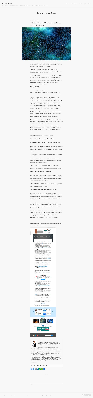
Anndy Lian (7, 3)
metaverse (34, 79)
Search (85, 3)
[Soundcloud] (41, 365)
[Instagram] (34, 365)
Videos (80, 3)
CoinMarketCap (36, 116)
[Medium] (40, 365)
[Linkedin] (31, 365)
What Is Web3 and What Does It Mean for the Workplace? (45, 23)
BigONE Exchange (38, 194)
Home (67, 3)
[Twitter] (35, 365)
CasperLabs (53, 127)
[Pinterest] (38, 365)
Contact (89, 3)
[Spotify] (43, 365)
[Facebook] (32, 365)
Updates (76, 3)
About (71, 3)
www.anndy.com (34, 362)
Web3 (46, 69)
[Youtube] (46, 365)
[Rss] (37, 365)
